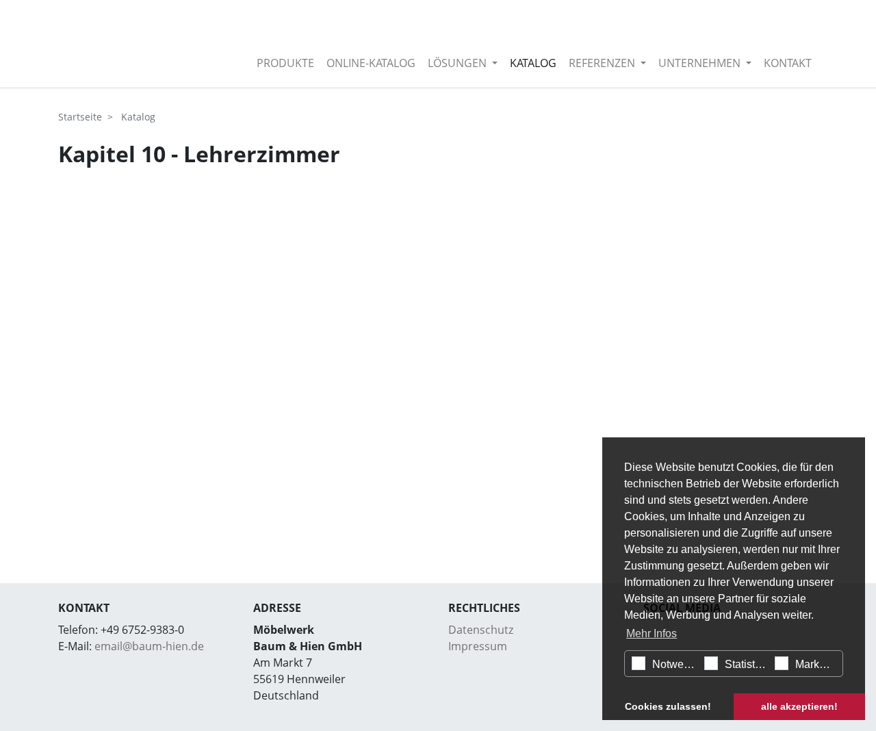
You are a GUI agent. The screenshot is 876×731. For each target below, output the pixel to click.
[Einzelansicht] (140, 44)
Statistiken (746, 664)
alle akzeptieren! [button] (799, 706)
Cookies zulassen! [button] (668, 706)
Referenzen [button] (603, 62)
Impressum (477, 646)
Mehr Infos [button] (651, 633)
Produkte (285, 62)
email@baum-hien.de (149, 646)
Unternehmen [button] (700, 62)
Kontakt (788, 62)
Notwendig (674, 664)
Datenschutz (480, 629)
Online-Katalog (370, 62)
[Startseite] (238, 63)
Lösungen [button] (458, 62)
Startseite (80, 116)
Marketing (817, 664)
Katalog (533, 62)
